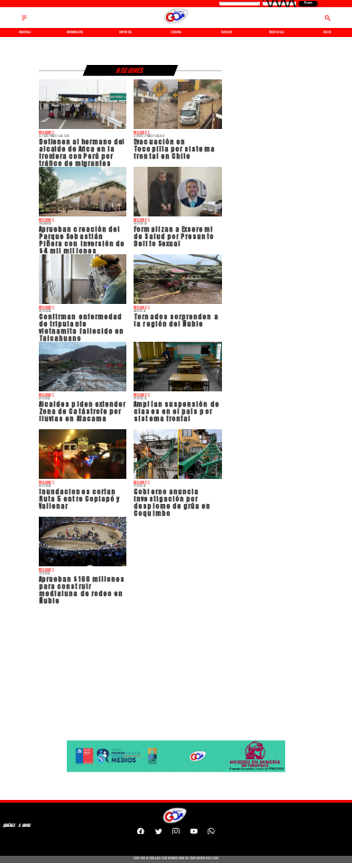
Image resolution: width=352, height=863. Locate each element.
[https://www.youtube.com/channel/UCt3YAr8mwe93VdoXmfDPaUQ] (194, 833)
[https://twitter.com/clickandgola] (159, 833)
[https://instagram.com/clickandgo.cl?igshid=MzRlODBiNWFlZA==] (176, 833)
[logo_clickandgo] (176, 23)
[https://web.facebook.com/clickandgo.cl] (141, 833)
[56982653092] (211, 833)
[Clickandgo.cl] (24, 21)
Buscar (308, 3)
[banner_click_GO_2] (176, 772)
